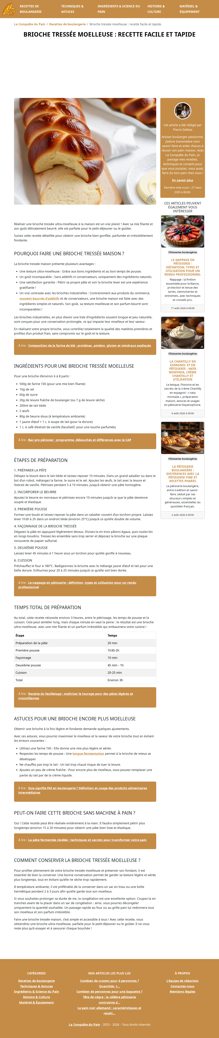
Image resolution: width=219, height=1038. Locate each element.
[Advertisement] (109, 72)
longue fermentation (88, 753)
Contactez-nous (182, 986)
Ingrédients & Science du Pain (119, 9)
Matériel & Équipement (189, 9)
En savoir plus (182, 180)
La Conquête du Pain (29, 24)
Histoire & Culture (156, 9)
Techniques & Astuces (72, 9)
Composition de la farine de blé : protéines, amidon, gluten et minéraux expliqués (89, 345)
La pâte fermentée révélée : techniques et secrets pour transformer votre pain (87, 840)
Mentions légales (182, 991)
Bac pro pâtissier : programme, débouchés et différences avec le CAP (79, 440)
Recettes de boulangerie (31, 9)
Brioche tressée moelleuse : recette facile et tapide (109, 34)
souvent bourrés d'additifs (39, 298)
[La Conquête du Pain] (9, 9)
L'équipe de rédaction (182, 981)
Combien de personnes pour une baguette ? (109, 991)
